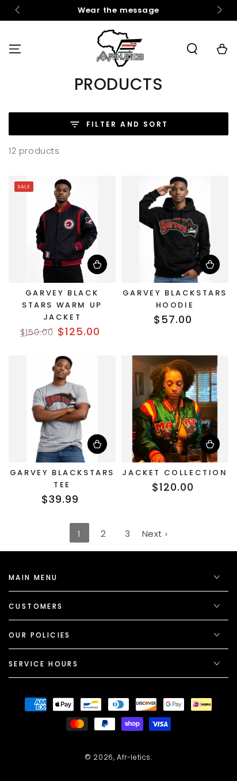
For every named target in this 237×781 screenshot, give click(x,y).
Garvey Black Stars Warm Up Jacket (62, 305)
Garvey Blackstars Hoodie (175, 298)
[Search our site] (192, 49)
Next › (155, 534)
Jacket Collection (174, 472)
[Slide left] (18, 10)
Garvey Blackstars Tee (62, 478)
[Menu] (15, 49)
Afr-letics (134, 757)
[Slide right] (218, 10)
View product (97, 264)
